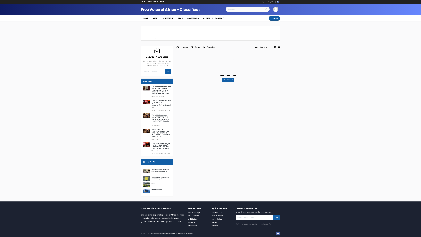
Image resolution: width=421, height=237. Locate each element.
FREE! (153, 183)
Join (167, 71)
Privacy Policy (268, 224)
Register (271, 2)
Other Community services (161, 110)
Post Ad (274, 18)
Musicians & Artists (158, 97)
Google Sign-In (157, 189)
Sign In (264, 2)
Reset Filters (228, 80)
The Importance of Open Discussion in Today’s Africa (160, 171)
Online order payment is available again (160, 178)
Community (156, 126)
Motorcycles (156, 139)
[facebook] (278, 2)
